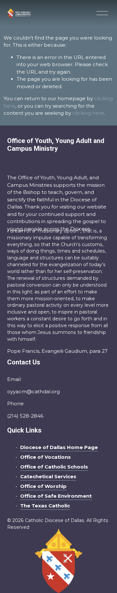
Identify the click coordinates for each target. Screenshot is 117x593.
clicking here (88, 113)
